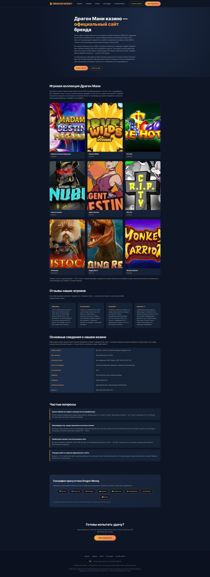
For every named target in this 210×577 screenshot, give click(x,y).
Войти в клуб (96, 68)
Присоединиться (152, 3)
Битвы (97, 3)
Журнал (79, 3)
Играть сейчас (81, 68)
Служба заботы (120, 3)
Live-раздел (107, 3)
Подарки (89, 3)
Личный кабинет (136, 3)
